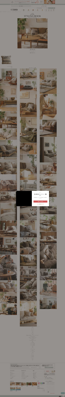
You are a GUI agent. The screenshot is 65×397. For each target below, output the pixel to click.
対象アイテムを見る (40, 201)
